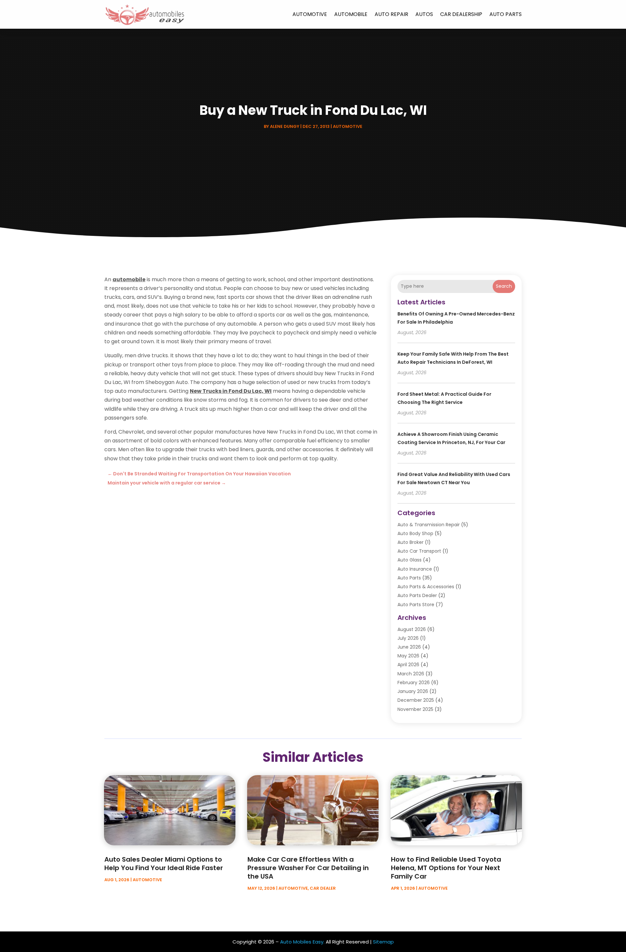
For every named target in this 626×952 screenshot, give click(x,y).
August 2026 (411, 629)
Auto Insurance (414, 569)
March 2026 (410, 673)
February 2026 (413, 682)
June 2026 (409, 647)
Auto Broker (410, 542)
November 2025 (415, 709)
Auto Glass (409, 560)
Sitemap (383, 941)
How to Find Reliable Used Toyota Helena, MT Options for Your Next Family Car (446, 868)
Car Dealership (461, 14)
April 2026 (408, 664)
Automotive (309, 14)
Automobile (350, 14)
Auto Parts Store (415, 604)
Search (504, 286)
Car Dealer (323, 888)
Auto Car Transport (419, 551)
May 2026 (408, 656)
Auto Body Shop (415, 533)
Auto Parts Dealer (417, 595)
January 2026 (412, 691)
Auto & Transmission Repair (428, 524)
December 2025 (415, 700)
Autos (424, 14)
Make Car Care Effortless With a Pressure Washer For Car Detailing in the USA (308, 868)
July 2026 (408, 638)
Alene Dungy (284, 126)
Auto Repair (391, 14)
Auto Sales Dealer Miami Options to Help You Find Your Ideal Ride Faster (163, 863)
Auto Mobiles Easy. (302, 941)
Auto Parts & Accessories (425, 586)
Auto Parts (505, 14)
